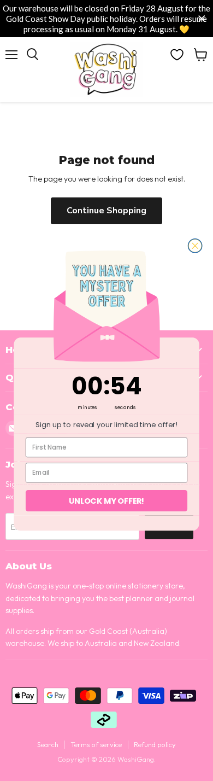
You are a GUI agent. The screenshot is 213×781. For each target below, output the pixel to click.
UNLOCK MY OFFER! (107, 500)
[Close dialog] (195, 245)
